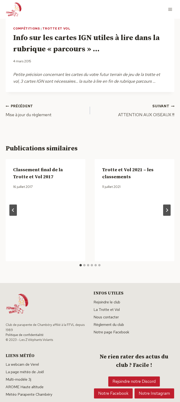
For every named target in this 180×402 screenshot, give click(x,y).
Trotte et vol (56, 28)
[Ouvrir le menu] (170, 9)
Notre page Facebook (111, 332)
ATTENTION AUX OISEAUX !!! (146, 110)
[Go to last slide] (13, 210)
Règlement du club (109, 324)
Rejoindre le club (107, 302)
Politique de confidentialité (25, 335)
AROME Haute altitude (25, 386)
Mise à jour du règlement (29, 110)
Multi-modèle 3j (18, 379)
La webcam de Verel (22, 364)
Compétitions (26, 28)
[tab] (80, 265)
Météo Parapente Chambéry (29, 394)
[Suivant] (167, 210)
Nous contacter (106, 317)
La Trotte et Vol (107, 309)
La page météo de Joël (25, 371)
